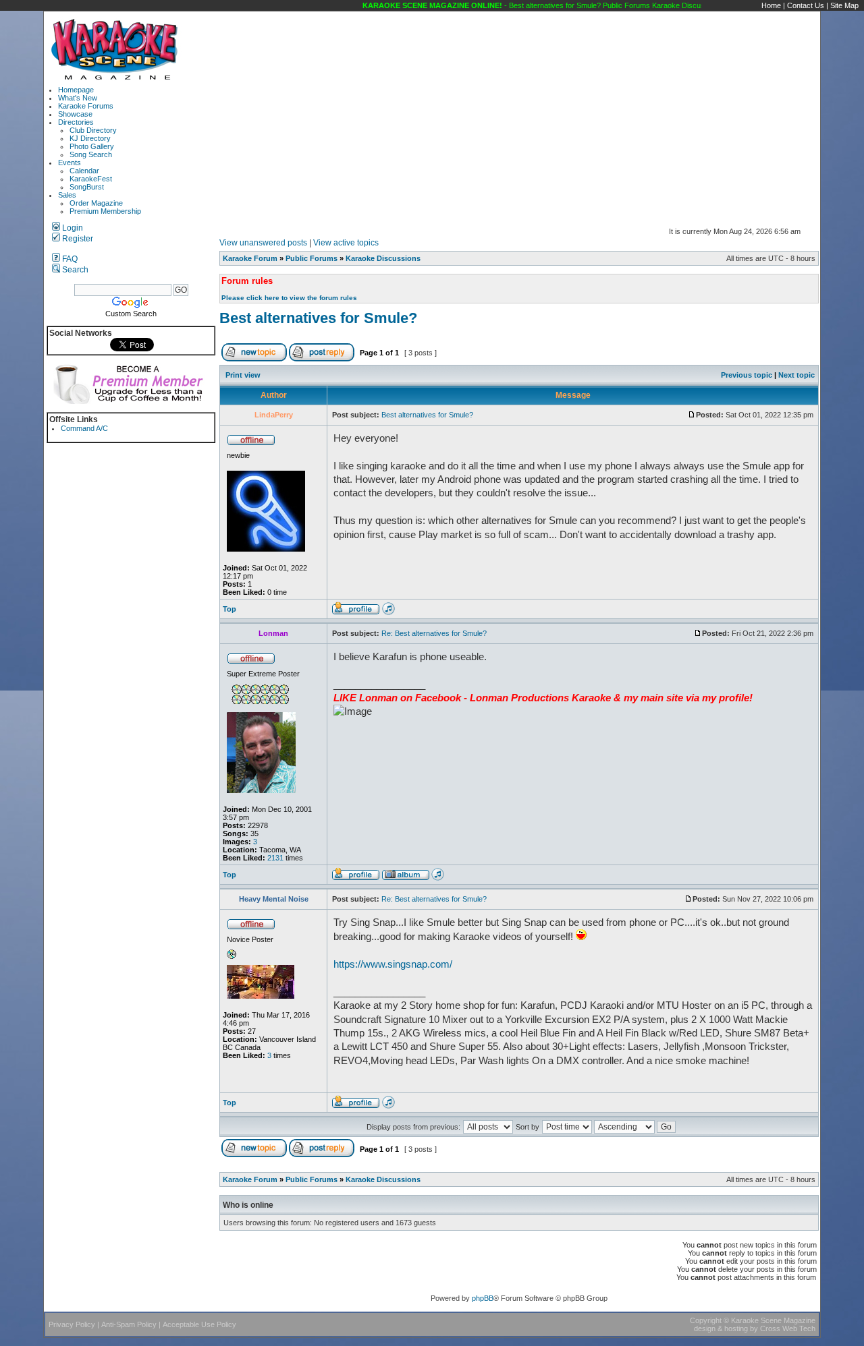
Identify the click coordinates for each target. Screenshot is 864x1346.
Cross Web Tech (787, 1328)
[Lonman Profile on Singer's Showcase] (437, 878)
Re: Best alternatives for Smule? (434, 633)
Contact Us (805, 5)
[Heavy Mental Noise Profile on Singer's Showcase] (388, 1106)
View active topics (346, 242)
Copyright (706, 1320)
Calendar (84, 171)
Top (229, 609)
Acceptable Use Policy (199, 1324)
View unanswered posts (263, 242)
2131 (275, 858)
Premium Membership (105, 211)
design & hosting (721, 1328)
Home (771, 5)
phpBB (482, 1298)
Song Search (91, 154)
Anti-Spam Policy (129, 1324)
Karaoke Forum (250, 258)
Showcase (75, 114)
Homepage (76, 90)
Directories (76, 122)
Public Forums (312, 258)
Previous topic (746, 375)
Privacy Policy (72, 1324)
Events (69, 162)
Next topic (796, 375)
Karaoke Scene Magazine (773, 1320)
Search (74, 269)
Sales (67, 195)
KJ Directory (90, 138)
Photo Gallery (92, 146)
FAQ (69, 259)
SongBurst (87, 187)
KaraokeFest (91, 179)
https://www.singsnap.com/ (392, 964)
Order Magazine (96, 203)
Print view (243, 375)
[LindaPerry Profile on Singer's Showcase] (388, 612)
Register (76, 238)
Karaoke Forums (85, 106)
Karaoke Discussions (383, 258)
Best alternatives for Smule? (318, 318)
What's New (77, 98)
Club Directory (93, 130)
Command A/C (84, 428)
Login (71, 228)
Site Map (844, 5)
